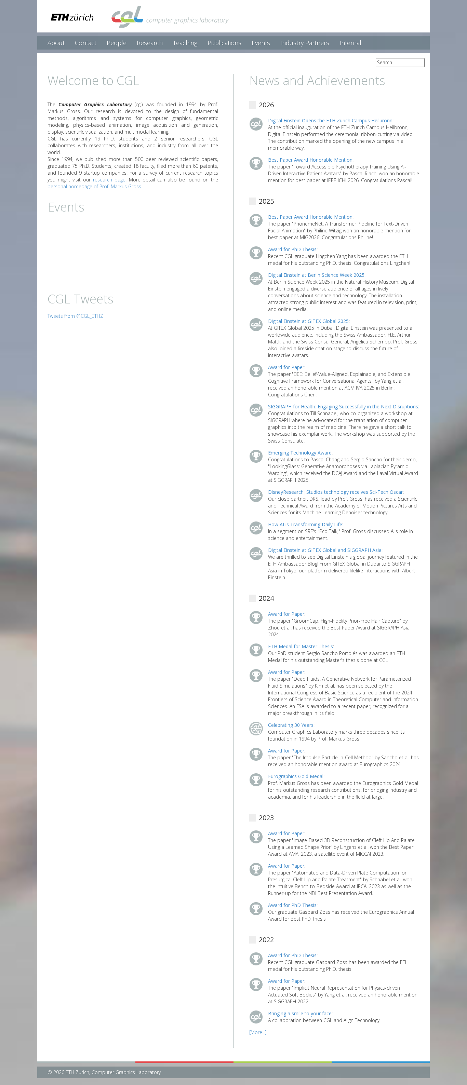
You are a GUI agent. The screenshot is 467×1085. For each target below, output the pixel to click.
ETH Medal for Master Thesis (300, 646)
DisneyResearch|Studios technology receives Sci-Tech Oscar (335, 492)
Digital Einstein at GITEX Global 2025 (308, 321)
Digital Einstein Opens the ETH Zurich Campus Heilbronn (330, 120)
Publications (224, 43)
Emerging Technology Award (300, 452)
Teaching (185, 43)
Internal (350, 43)
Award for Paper (286, 367)
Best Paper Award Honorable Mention (310, 160)
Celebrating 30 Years (290, 725)
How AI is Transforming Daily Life (305, 524)
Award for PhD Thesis (292, 249)
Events (261, 43)
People (116, 43)
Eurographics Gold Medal (295, 776)
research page (109, 179)
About (56, 43)
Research (150, 43)
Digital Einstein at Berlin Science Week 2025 (316, 275)
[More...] (258, 1032)
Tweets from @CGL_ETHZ (75, 316)
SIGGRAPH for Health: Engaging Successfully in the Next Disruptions (343, 406)
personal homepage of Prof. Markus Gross (94, 186)
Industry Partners (304, 43)
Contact (85, 43)
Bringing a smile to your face (300, 1013)
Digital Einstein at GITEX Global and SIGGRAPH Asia (325, 550)
